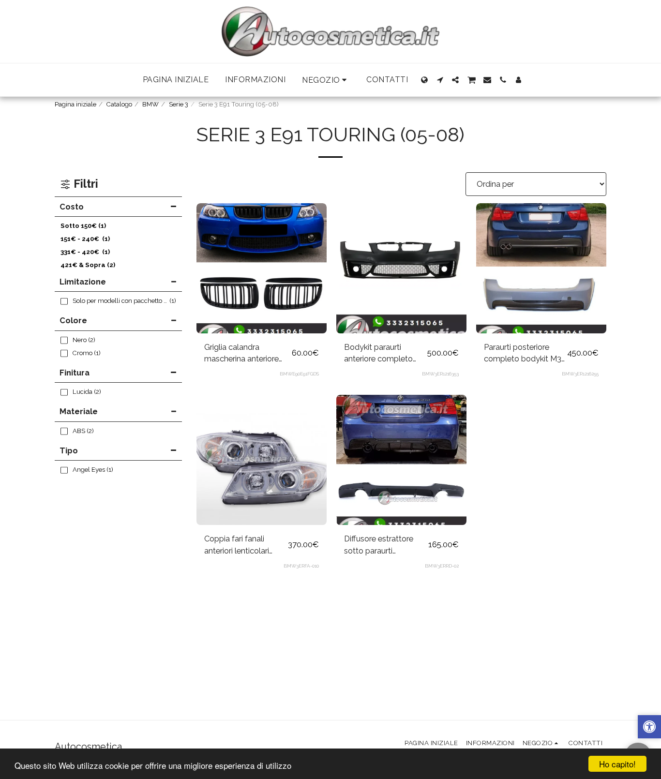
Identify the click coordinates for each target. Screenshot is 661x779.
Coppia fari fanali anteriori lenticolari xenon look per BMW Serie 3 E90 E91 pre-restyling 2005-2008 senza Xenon (241, 545)
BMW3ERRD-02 (442, 566)
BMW (150, 104)
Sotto (83, 225)
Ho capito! (617, 764)
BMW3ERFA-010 (301, 566)
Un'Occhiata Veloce (261, 309)
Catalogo (119, 104)
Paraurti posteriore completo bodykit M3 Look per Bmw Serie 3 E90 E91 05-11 (523, 353)
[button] (326, 80)
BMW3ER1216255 (580, 373)
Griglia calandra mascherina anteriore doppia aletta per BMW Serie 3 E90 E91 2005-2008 (246, 353)
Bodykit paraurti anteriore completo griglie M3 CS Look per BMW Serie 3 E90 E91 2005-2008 (384, 353)
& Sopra (87, 265)
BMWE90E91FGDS (299, 373)
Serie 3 (178, 104)
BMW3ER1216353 (440, 373)
